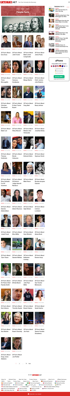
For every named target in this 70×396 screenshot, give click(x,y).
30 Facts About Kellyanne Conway (28, 257)
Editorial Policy (12, 379)
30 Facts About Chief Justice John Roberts (39, 80)
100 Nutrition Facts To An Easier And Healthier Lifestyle (61, 27)
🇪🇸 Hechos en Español (6, 383)
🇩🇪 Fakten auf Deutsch (46, 381)
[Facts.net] (8, 2)
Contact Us (43, 379)
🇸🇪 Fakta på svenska (60, 383)
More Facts (35, 381)
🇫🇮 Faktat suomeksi (18, 384)
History (22, 8)
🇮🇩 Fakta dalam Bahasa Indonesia (9, 386)
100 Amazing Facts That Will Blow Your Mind (61, 33)
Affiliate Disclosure (61, 379)
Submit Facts (26, 381)
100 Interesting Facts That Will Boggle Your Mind (62, 16)
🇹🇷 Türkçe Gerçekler (22, 390)
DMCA (2, 381)
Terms (8, 381)
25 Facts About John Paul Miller (28, 283)
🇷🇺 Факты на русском (48, 388)
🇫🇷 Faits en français (60, 381)
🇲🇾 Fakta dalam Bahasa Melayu (51, 386)
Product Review (33, 379)
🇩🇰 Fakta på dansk (47, 383)
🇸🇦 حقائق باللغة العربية (31, 384)
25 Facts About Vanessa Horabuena (17, 80)
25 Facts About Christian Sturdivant (6, 105)
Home (18, 8)
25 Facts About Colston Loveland (39, 209)
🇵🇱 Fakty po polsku (22, 388)
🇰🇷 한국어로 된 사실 (36, 386)
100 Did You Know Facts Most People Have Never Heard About (61, 52)
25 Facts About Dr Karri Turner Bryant (17, 105)
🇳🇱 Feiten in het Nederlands (8, 388)
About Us (3, 379)
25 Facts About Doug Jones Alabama (6, 357)
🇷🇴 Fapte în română (34, 388)
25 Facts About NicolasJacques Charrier (40, 181)
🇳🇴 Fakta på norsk (5, 384)
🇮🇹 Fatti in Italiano (19, 383)
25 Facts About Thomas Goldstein (6, 156)
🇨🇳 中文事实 (33, 390)
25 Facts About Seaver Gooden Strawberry (39, 331)
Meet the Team (22, 379)
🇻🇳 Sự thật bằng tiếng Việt (7, 390)
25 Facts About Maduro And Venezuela (28, 131)
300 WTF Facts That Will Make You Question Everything (61, 40)
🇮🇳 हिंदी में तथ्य (58, 384)
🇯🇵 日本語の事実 (24, 386)
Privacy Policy (16, 381)
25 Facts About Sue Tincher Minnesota (39, 283)
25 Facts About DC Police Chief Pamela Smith (6, 283)
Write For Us (51, 379)
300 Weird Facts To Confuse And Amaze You (61, 45)
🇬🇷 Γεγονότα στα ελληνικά (45, 384)
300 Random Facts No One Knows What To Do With (62, 21)
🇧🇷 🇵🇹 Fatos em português (33, 383)
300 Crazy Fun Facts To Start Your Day (61, 10)
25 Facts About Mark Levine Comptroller (28, 55)
